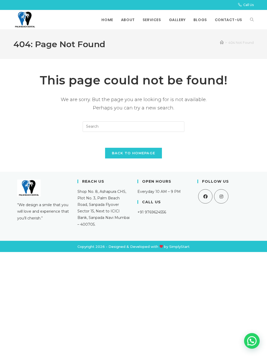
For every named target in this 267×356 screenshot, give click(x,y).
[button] (252, 341)
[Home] (221, 42)
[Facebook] (205, 196)
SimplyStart (179, 246)
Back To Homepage (133, 153)
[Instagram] (221, 196)
